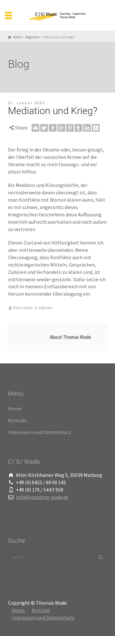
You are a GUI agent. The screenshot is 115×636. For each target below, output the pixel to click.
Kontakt (17, 420)
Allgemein (45, 308)
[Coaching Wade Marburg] (57, 15)
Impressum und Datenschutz (39, 432)
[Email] (35, 128)
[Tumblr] (78, 128)
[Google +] (61, 128)
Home (14, 408)
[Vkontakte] (96, 128)
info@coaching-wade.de (42, 497)
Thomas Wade (22, 308)
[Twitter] (44, 128)
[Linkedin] (87, 128)
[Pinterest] (70, 128)
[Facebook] (53, 128)
